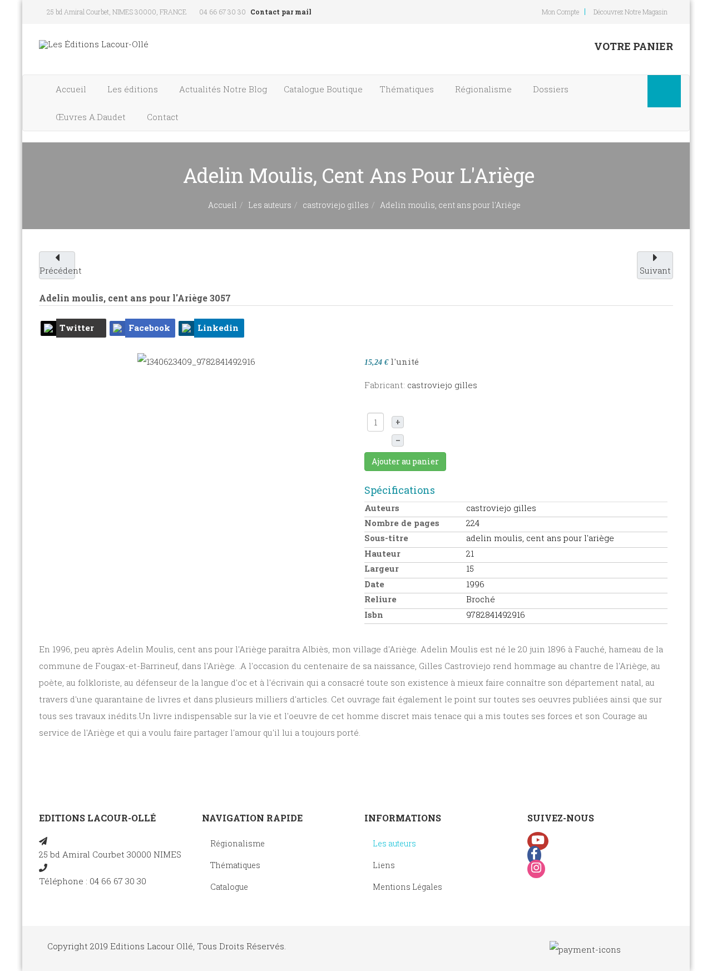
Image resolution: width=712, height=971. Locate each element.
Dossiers (552, 89)
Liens (384, 865)
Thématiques (407, 89)
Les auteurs (269, 205)
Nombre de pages (401, 522)
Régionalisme (484, 89)
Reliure (380, 599)
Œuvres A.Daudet (92, 116)
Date (374, 583)
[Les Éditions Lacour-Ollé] (94, 44)
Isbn (373, 614)
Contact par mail (281, 11)
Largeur (381, 568)
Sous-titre (386, 537)
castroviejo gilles (336, 205)
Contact (164, 116)
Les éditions (133, 89)
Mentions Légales (407, 886)
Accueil (72, 89)
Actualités (223, 89)
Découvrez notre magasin (631, 11)
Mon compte (560, 11)
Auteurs (381, 507)
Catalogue (323, 89)
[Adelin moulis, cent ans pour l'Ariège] (196, 360)
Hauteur (382, 553)
